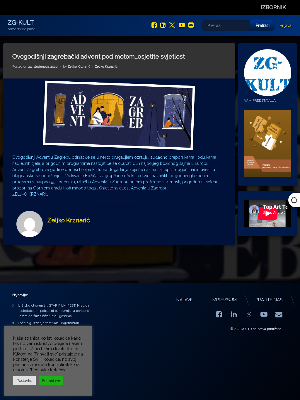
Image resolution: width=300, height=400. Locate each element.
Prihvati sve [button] (51, 380)
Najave (184, 299)
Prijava (286, 25)
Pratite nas (268, 299)
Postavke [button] (24, 380)
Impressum (224, 299)
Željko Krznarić (79, 67)
